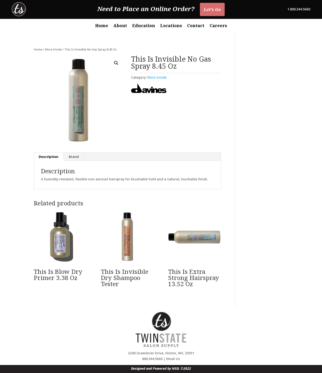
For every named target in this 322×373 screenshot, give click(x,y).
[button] (116, 63)
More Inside (53, 49)
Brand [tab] (74, 156)
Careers (218, 26)
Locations (171, 26)
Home (101, 26)
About (120, 26)
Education (143, 26)
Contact (195, 26)
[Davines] (148, 88)
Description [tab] (48, 156)
